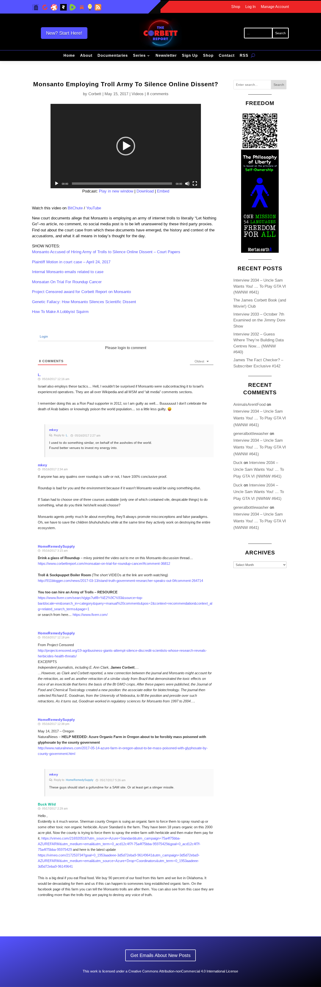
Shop (235, 7)
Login (43, 336)
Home (69, 55)
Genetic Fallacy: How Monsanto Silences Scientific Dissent (84, 302)
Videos (138, 94)
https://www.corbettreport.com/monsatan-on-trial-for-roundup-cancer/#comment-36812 (104, 563)
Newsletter (166, 55)
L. (67, 435)
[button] (125, 146)
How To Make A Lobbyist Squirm (60, 311)
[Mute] (187, 183)
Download (145, 191)
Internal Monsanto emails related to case (67, 272)
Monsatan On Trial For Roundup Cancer (67, 282)
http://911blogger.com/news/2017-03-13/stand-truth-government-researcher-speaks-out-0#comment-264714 (120, 581)
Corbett (94, 94)
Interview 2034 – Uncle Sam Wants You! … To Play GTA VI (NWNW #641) (259, 286)
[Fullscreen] (194, 183)
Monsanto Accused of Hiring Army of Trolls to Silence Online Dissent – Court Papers (106, 252)
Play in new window (116, 191)
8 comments (157, 94)
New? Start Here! (64, 33)
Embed (163, 191)
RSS (244, 55)
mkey (53, 430)
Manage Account (275, 7)
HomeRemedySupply (79, 780)
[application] (126, 146)
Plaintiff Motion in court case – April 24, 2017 (71, 262)
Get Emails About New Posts (160, 955)
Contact (227, 55)
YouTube (93, 208)
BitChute (75, 208)
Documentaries (113, 55)
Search (279, 85)
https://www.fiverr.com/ (90, 615)
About (86, 55)
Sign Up (190, 55)
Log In (250, 7)
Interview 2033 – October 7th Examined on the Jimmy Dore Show (259, 320)
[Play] (56, 183)
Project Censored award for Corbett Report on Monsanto (81, 292)
